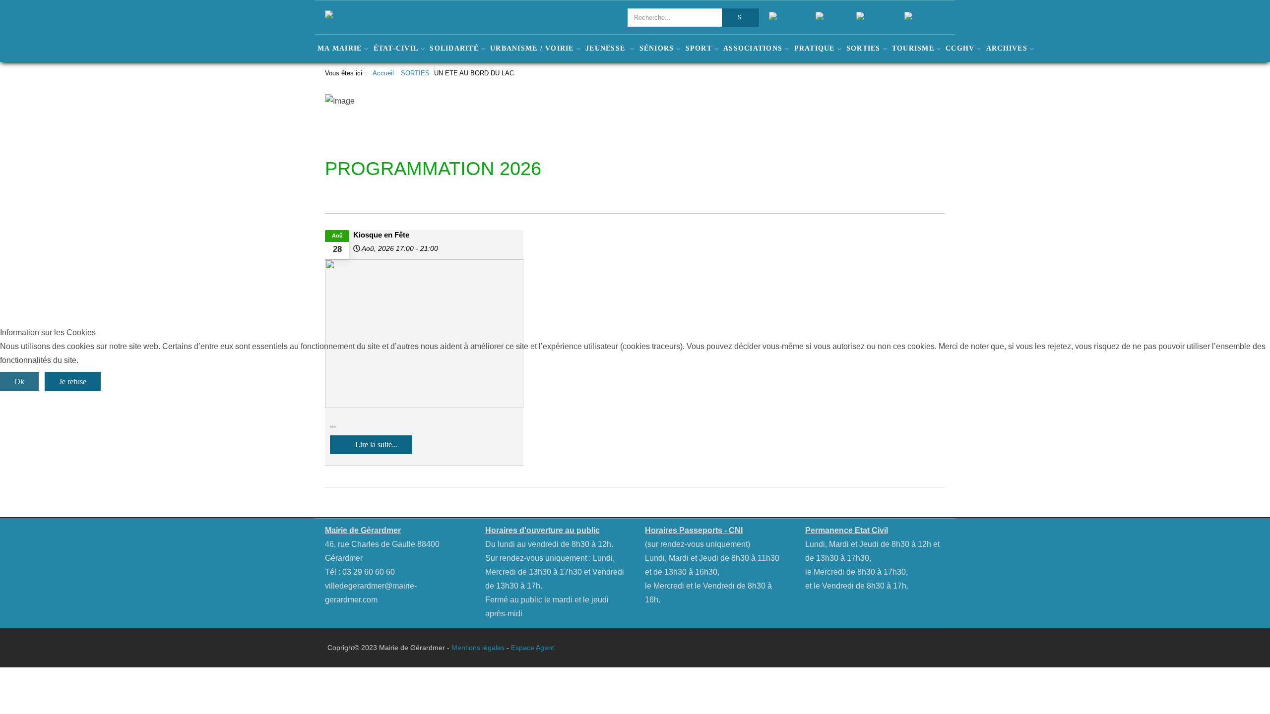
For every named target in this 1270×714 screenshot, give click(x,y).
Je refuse (72, 381)
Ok (19, 381)
